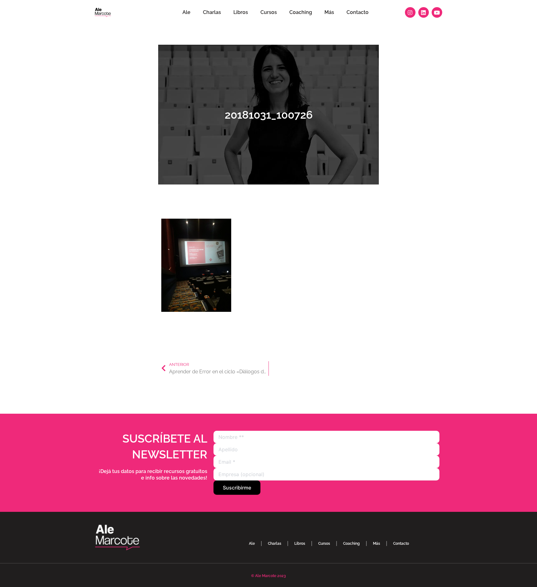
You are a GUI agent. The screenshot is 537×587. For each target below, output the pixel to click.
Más (329, 12)
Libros (240, 12)
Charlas (212, 12)
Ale (186, 12)
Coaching (300, 12)
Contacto (358, 12)
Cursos (268, 12)
